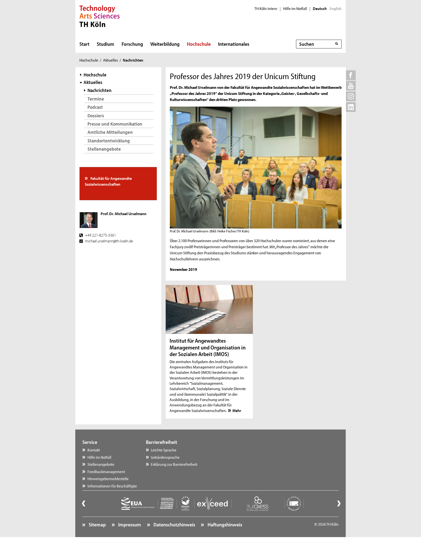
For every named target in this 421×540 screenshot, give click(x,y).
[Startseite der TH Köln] (99, 15)
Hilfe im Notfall (295, 8)
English (336, 8)
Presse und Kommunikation (114, 124)
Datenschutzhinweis (174, 524)
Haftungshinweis (224, 524)
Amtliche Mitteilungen (110, 132)
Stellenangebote (104, 149)
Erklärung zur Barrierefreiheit (174, 464)
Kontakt (93, 449)
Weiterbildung (165, 44)
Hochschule (199, 44)
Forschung (132, 44)
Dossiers (95, 115)
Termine (95, 99)
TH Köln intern (265, 8)
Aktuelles (110, 60)
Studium (105, 44)
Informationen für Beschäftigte (112, 485)
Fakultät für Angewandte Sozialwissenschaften (108, 181)
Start (84, 44)
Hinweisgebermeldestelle (108, 478)
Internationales (233, 44)
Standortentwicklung (108, 140)
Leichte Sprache (163, 449)
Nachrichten (99, 90)
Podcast (95, 107)
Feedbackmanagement (106, 471)
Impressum (129, 524)
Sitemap (97, 524)
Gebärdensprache (165, 457)
